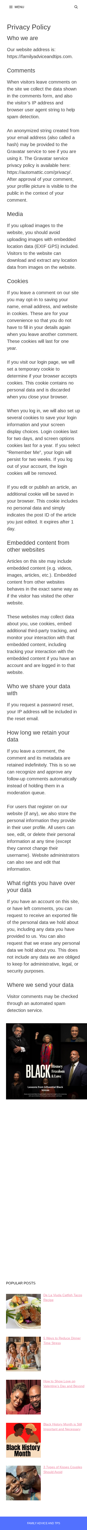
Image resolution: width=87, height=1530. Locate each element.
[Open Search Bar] (76, 7)
